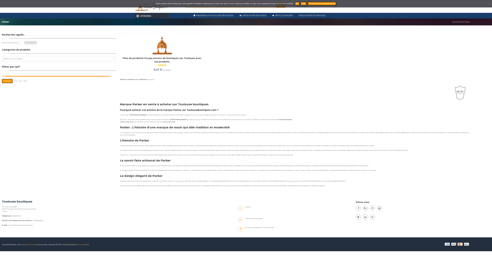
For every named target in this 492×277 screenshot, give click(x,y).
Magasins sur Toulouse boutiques (215, 15)
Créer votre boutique (254, 15)
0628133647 (17, 216)
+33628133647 (38, 220)
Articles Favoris (284, 15)
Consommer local (126, 122)
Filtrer (7, 81)
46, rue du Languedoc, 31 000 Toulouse (259, 227)
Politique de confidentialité (322, 4)
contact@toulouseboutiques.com (20, 225)
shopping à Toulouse (28, 244)
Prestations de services (312, 15)
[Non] (489, 3)
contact (247, 207)
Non (303, 4)
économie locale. (169, 122)
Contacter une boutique (254, 218)
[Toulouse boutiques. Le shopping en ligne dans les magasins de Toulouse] (358, 208)
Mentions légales (83, 244)
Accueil (454, 22)
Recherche (31, 43)
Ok (297, 4)
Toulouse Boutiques (285, 119)
